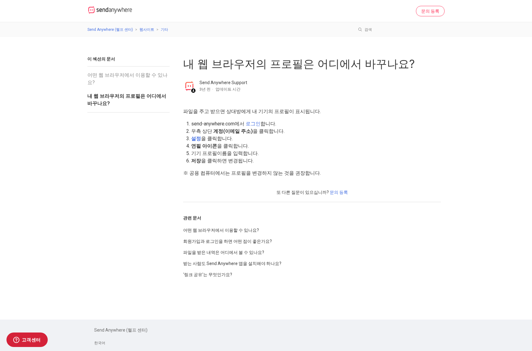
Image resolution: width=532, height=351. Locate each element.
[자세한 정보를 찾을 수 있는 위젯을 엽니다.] (27, 340)
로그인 (253, 124)
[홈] (110, 14)
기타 (164, 29)
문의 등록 (430, 11)
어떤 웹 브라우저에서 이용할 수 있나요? (127, 78)
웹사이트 (146, 29)
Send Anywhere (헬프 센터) (110, 29)
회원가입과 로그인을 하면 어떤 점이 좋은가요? (227, 241)
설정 (196, 138)
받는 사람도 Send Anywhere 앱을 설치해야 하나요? (232, 263)
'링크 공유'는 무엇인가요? (207, 274)
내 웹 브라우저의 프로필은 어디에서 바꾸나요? (126, 99)
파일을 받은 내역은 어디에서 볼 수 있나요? (223, 252)
